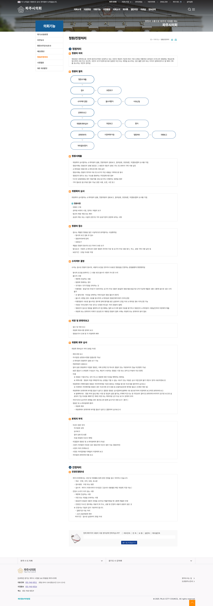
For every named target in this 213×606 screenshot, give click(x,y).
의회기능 (97, 9)
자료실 (143, 9)
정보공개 (152, 9)
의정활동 (106, 9)
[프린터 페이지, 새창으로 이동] (176, 40)
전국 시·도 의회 (27, 561)
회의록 (125, 9)
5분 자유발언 (42, 68)
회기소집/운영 (42, 34)
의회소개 (77, 9)
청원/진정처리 (42, 57)
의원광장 (87, 9)
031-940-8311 (31, 582)
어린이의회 (151, 2)
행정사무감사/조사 (44, 46)
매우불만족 (156, 533)
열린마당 (134, 9)
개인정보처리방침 (24, 599)
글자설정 (190, 2)
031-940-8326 (31, 587)
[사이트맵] (193, 9)
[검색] (189, 9)
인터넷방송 (138, 2)
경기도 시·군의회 (115, 561)
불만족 (147, 533)
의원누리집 (125, 2)
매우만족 (127, 533)
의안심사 (40, 40)
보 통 (141, 533)
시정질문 (40, 63)
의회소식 (116, 9)
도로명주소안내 (187, 581)
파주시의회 (112, 2)
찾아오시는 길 (187, 578)
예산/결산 (40, 51)
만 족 (134, 533)
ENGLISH (164, 2)
